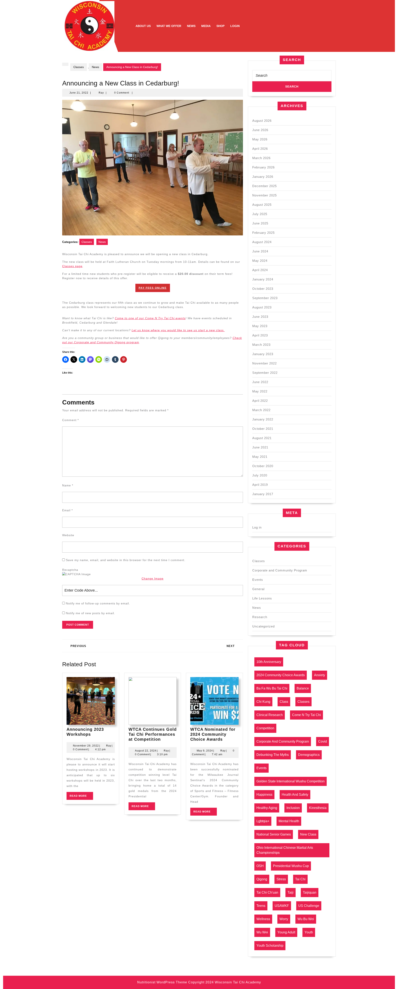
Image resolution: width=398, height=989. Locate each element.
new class (308, 834)
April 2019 (260, 484)
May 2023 (259, 326)
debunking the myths (272, 754)
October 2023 (262, 288)
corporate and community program (282, 741)
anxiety (319, 675)
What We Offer (169, 26)
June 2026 (260, 130)
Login (235, 26)
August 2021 (262, 438)
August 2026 (262, 120)
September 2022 (265, 372)
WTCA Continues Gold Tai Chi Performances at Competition (153, 734)
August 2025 (262, 204)
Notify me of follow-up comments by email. (98, 603)
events (261, 768)
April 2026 (260, 148)
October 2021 (262, 428)
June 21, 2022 (78, 92)
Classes (78, 67)
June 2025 (260, 223)
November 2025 (264, 195)
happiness (264, 794)
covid (322, 741)
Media (206, 26)
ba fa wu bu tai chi (271, 688)
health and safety (295, 794)
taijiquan (309, 892)
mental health (289, 821)
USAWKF (282, 905)
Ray (101, 92)
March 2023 (261, 344)
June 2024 (260, 251)
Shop (220, 26)
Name (67, 485)
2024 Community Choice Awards (280, 675)
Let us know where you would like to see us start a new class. (178, 330)
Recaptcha (70, 569)
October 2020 (262, 466)
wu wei (262, 932)
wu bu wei (305, 919)
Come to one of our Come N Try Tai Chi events (150, 318)
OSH (260, 866)
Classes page (72, 266)
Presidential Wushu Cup (291, 866)
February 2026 (263, 167)
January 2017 (262, 494)
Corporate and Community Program (279, 570)
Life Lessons (262, 598)
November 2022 (264, 363)
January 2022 (262, 419)
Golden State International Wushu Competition (290, 781)
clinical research (269, 715)
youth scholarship (269, 945)
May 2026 (259, 139)
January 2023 (262, 354)
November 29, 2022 (86, 745)
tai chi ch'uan (267, 892)
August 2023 (262, 307)
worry (283, 919)
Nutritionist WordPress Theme (162, 982)
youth (309, 932)
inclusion (293, 808)
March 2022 (261, 410)
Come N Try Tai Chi (306, 715)
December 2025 (264, 186)
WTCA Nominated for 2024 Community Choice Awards (212, 734)
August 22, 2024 (146, 750)
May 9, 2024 (205, 750)
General (258, 589)
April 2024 (260, 270)
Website (68, 535)
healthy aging (266, 808)
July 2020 (259, 475)
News (191, 26)
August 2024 (262, 242)
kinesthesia (317, 808)
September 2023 (265, 298)
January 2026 (262, 176)
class (284, 701)
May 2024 (259, 260)
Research (259, 617)
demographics (309, 754)
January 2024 (262, 279)
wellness (263, 919)
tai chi (300, 879)
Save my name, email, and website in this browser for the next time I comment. (125, 560)
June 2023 (260, 316)
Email (67, 510)
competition (265, 728)
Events (257, 579)
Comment (70, 420)
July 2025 (259, 214)
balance (303, 688)
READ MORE (81, 797)
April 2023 (260, 335)
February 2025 (263, 232)
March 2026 (261, 158)
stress (281, 879)
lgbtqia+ (262, 821)
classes (303, 701)
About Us (143, 26)
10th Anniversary (268, 662)
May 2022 (259, 391)
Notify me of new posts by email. (90, 613)
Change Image (153, 578)
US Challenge (308, 905)
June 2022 (260, 382)
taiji (291, 892)
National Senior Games (273, 834)
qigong (261, 879)
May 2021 (259, 456)
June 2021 (260, 447)
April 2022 (260, 400)
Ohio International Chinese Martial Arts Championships (284, 850)
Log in (257, 527)
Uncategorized (263, 626)
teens (260, 905)
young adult (286, 932)
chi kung (263, 701)
